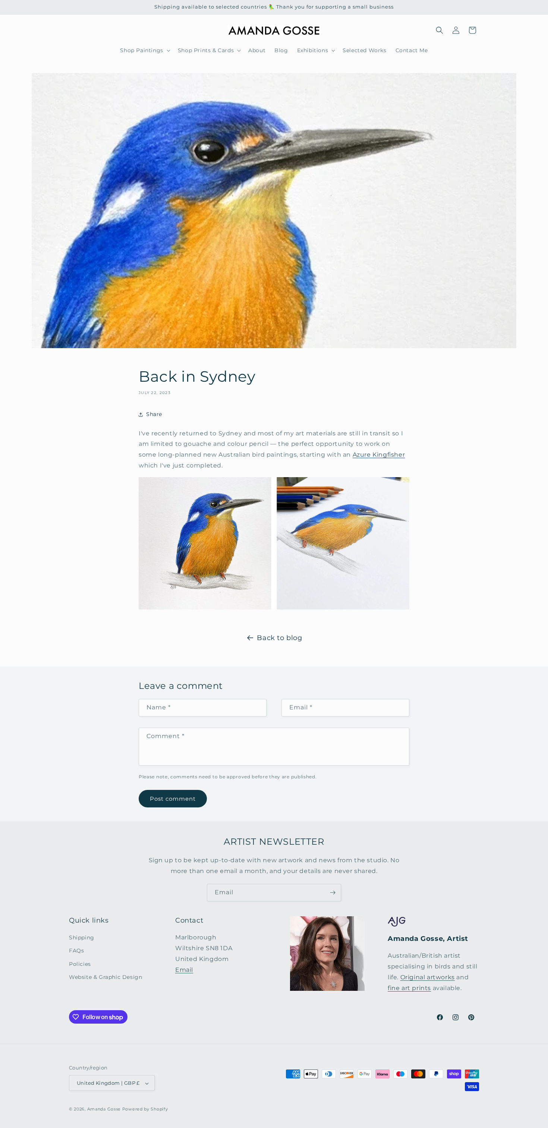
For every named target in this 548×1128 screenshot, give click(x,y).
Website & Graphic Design (105, 977)
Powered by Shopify (145, 1109)
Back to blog (279, 638)
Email (184, 969)
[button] (144, 50)
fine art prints (409, 988)
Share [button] (154, 414)
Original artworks (427, 977)
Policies (80, 964)
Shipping (81, 938)
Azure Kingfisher (379, 454)
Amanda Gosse (104, 1109)
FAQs (76, 951)
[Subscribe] (332, 892)
